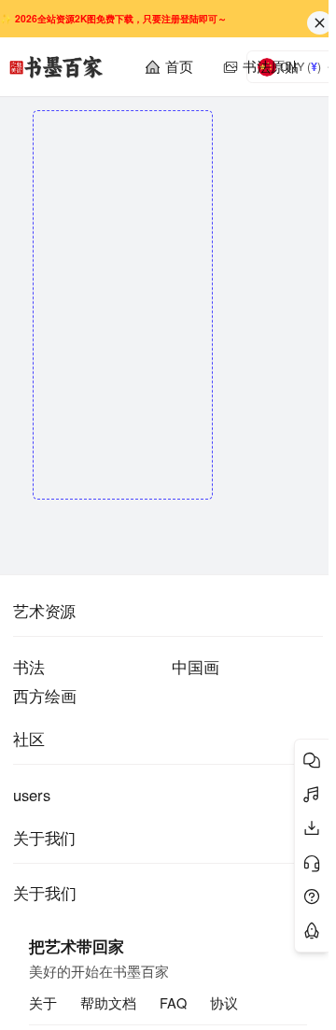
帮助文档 (108, 1003)
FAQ (173, 1003)
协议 (224, 1003)
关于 (43, 1003)
